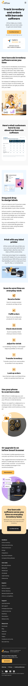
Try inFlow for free (14, 528)
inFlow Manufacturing (7, 545)
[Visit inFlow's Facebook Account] (10, 671)
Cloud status (5, 616)
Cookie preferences (19, 667)
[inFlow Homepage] (6, 3)
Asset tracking (5, 575)
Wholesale (4, 573)
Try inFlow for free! (14, 31)
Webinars (4, 631)
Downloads (4, 626)
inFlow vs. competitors (7, 596)
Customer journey (6, 611)
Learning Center (6, 603)
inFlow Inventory (6, 542)
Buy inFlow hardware (7, 555)
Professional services (7, 608)
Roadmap (4, 613)
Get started (7, 660)
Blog (3, 628)
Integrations (5, 552)
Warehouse (5, 570)
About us (4, 585)
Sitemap (4, 667)
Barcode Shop (5, 641)
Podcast (4, 633)
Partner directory (6, 590)
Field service (5, 578)
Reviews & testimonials (7, 593)
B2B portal (4, 568)
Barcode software (6, 565)
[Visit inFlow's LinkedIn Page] (14, 671)
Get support (5, 605)
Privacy (10, 667)
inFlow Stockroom (6, 547)
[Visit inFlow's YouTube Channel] (6, 671)
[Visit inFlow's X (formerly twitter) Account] (3, 671)
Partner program (6, 588)
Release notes (5, 618)
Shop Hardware (8, 472)
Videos (3, 636)
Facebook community (7, 639)
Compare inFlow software (8, 558)
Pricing (3, 550)
